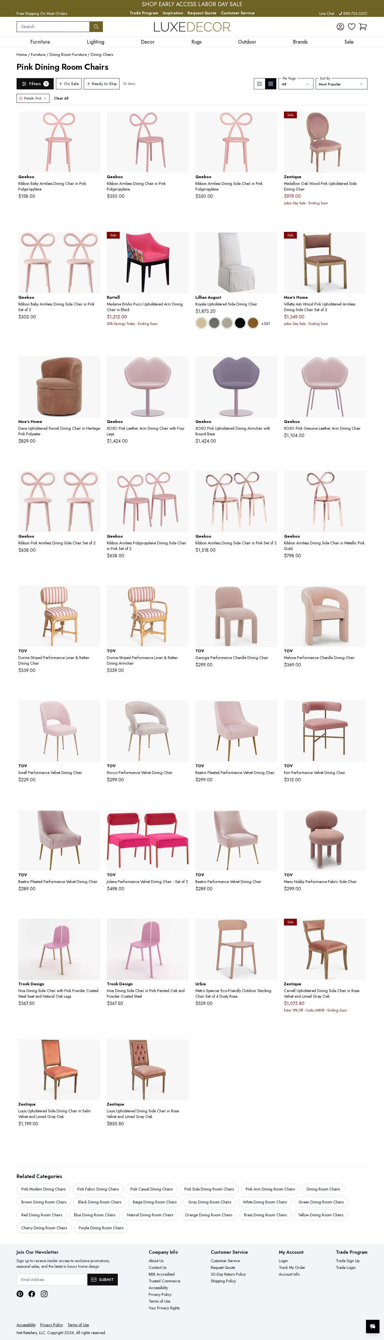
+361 (265, 323)
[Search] (96, 26)
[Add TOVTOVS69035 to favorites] (359, 818)
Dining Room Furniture (68, 54)
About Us (156, 1261)
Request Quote (202, 13)
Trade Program (144, 13)
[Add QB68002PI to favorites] (270, 365)
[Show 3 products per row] (259, 83)
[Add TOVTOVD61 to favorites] (93, 709)
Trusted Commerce (164, 1281)
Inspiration (173, 13)
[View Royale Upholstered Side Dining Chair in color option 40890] (214, 323)
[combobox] (53, 27)
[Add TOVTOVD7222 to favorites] (270, 818)
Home (22, 54)
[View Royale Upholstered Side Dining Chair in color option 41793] (240, 323)
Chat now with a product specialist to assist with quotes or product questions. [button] (333, 1312)
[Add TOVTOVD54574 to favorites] (270, 594)
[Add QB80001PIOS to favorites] (182, 120)
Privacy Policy (160, 1294)
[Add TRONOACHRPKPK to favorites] (182, 927)
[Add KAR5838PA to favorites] (182, 240)
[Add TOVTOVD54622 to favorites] (359, 594)
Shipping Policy (223, 1281)
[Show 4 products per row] (270, 83)
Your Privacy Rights (164, 1308)
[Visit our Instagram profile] (44, 1294)
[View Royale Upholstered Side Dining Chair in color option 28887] (201, 323)
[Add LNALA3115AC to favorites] (270, 240)
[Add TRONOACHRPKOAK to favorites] (93, 927)
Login (283, 1261)
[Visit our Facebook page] (32, 1294)
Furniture (38, 54)
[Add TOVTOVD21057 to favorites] (182, 594)
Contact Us (157, 1267)
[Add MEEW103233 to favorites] (359, 240)
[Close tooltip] (375, 1309)
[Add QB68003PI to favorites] (359, 365)
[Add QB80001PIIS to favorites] (270, 120)
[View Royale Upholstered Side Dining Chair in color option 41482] (227, 323)
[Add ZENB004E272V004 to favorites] (359, 120)
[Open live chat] (373, 1326)
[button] (362, 26)
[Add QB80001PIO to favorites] (182, 479)
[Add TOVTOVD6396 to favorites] (270, 709)
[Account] (340, 26)
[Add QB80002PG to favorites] (270, 479)
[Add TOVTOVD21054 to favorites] (93, 594)
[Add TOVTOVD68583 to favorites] (182, 818)
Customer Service (238, 13)
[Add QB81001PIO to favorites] (93, 240)
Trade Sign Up (348, 1261)
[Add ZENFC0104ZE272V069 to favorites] (182, 1047)
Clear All (61, 98)
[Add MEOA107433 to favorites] (93, 365)
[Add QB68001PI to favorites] (182, 365)
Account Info (289, 1274)
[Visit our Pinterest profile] (20, 1294)
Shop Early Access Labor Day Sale (192, 4)
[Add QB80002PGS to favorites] (359, 479)
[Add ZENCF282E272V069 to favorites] (359, 927)
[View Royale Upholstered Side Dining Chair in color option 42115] (253, 323)
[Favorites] (351, 26)
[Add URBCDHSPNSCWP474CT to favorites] (270, 927)
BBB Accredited (162, 1274)
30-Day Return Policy (228, 1274)
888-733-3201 (355, 13)
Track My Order (292, 1267)
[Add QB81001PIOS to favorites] (93, 120)
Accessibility (158, 1288)
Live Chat (326, 13)
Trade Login (346, 1267)
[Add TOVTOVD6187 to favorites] (182, 709)
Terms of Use (159, 1301)
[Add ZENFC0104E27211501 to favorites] (93, 1047)
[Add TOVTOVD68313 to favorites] (93, 818)
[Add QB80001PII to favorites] (93, 479)
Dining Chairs (102, 54)
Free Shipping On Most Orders (42, 13)
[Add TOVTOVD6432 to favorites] (359, 709)
